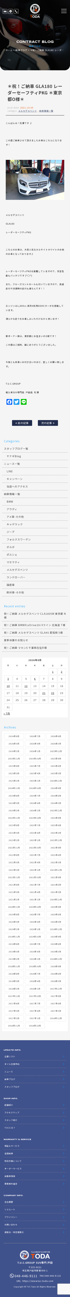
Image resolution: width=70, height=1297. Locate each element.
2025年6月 (56, 765)
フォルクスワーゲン (19, 539)
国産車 (11, 585)
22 (52, 693)
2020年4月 (35, 921)
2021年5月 (14, 892)
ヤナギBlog (14, 456)
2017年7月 (35, 1003)
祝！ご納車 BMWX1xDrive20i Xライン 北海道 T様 (35, 625)
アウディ (12, 509)
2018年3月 (56, 981)
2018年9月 (56, 966)
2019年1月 (35, 958)
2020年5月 (14, 921)
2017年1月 (35, 1018)
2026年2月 (14, 751)
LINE (10, 11)
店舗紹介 (8, 1104)
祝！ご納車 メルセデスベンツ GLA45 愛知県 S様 (33, 632)
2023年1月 (35, 840)
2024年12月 (56, 780)
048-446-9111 (16, 11)
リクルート (9, 1209)
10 (8, 686)
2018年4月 (35, 981)
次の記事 (47, 423)
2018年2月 (14, 988)
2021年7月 (35, 884)
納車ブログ (21, 50)
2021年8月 (14, 884)
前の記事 (23, 423)
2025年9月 (56, 758)
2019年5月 (14, 951)
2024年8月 (14, 795)
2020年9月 (56, 906)
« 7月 (7, 713)
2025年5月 (14, 773)
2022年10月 (35, 847)
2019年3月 (56, 951)
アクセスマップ (11, 1112)
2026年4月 (35, 743)
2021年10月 (35, 877)
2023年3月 (56, 832)
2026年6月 (56, 736)
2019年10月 (35, 936)
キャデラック (15, 524)
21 (44, 693)
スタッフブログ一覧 (16, 448)
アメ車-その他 (15, 516)
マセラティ (13, 562)
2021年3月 (56, 892)
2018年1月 (35, 988)
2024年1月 (35, 810)
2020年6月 (56, 914)
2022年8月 (14, 854)
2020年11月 (14, 906)
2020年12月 (56, 899)
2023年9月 (56, 817)
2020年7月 (35, 914)
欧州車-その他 (15, 592)
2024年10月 (35, 788)
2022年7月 (35, 854)
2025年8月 (14, 765)
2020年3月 (56, 921)
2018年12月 (56, 958)
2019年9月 (56, 936)
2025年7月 (35, 765)
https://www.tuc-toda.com (37, 1280)
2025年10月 (35, 758)
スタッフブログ (12, 1086)
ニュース (8, 1071)
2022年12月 (56, 840)
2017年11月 (14, 996)
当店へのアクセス (17, 486)
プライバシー (10, 1217)
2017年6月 (56, 1003)
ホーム (9, 50)
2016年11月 (14, 1025)
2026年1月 (35, 751)
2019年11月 (14, 936)
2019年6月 (56, 944)
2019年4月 (35, 951)
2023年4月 (35, 832)
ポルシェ (12, 554)
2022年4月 (35, 862)
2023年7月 (35, 825)
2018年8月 (14, 973)
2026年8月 (14, 736)
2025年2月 (14, 780)
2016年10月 (35, 1025)
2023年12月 (56, 810)
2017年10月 (35, 996)
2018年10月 (35, 966)
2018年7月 (35, 973)
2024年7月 (35, 795)
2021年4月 (35, 892)
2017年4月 (35, 1010)
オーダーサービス (13, 1168)
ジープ (11, 532)
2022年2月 (14, 869)
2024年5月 (14, 803)
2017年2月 (14, 1018)
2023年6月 (56, 825)
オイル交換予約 (12, 1064)
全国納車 (8, 1153)
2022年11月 (14, 847)
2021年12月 (56, 869)
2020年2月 (14, 929)
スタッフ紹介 (10, 1120)
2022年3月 (56, 862)
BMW (10, 501)
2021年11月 (14, 877)
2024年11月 (14, 788)
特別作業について (13, 1160)
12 (26, 686)
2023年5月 (14, 832)
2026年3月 (56, 743)
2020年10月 (35, 906)
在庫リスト (5, 11)
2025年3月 (56, 773)
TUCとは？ (9, 1127)
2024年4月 (35, 803)
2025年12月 (56, 751)
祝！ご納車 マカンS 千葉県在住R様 (25, 647)
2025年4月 (35, 773)
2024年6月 (56, 795)
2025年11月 (14, 758)
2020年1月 (35, 929)
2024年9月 (56, 788)
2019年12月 (56, 929)
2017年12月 (56, 988)
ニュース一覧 (12, 463)
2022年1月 (35, 869)
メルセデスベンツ (27, 110)
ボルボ (11, 547)
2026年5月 (14, 743)
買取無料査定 (10, 1183)
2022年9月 (56, 847)
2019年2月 (14, 958)
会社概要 (8, 1201)
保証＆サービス (12, 1145)
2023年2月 (14, 840)
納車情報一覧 (46, 110)
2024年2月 (14, 810)
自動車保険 (9, 1176)
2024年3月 (56, 803)
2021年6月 (56, 884)
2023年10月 (35, 817)
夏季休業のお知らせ (16, 640)
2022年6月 (56, 854)
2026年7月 (35, 736)
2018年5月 (14, 981)
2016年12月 (56, 1018)
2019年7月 (35, 944)
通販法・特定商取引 (14, 1232)
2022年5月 (14, 862)
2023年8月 (14, 825)
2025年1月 (35, 780)
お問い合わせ (10, 1224)
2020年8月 (14, 914)
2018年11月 (14, 966)
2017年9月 (56, 996)
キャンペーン (15, 479)
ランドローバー (16, 577)
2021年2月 (14, 899)
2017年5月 (14, 1010)
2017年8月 (14, 1003)
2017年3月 (56, 1010)
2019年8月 (14, 944)
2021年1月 (35, 899)
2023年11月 (14, 817)
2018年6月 (56, 973)
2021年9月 (56, 877)
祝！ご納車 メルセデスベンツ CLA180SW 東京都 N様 (35, 615)
